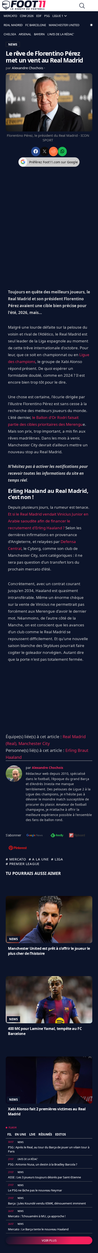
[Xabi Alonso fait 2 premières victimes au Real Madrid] (49, 1080)
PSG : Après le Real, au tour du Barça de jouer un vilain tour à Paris (48, 1149)
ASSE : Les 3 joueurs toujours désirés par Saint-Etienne (44, 1177)
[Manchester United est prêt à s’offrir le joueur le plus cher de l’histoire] (49, 919)
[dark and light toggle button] (91, 25)
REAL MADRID (13, 25)
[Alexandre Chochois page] (14, 773)
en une (20, 1134)
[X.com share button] (44, 151)
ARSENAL (25, 34)
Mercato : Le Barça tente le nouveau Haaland (38, 1229)
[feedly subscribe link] (57, 836)
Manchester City (34, 743)
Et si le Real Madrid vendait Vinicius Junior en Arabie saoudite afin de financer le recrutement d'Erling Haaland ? (48, 520)
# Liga (57, 859)
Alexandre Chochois (28, 68)
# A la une (39, 859)
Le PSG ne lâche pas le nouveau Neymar (35, 1190)
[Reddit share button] (53, 151)
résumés (45, 1134)
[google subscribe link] (34, 836)
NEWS (12, 44)
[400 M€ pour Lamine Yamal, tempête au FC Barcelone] (49, 999)
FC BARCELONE (35, 25)
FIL (9, 1134)
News (13, 939)
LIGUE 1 (57, 16)
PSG (47, 16)
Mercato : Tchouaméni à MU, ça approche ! (37, 1216)
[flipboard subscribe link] (77, 836)
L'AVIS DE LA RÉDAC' (60, 34)
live (32, 1134)
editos (60, 1134)
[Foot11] (24, 6)
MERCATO (10, 16)
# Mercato (16, 859)
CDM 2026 (27, 16)
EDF (38, 16)
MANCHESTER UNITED (64, 25)
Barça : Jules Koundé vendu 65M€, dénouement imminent (47, 1203)
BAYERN (39, 34)
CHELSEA (10, 34)
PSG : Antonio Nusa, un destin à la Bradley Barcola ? (42, 1164)
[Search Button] (82, 6)
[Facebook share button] (35, 151)
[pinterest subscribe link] (18, 848)
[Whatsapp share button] (62, 151)
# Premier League (22, 863)
